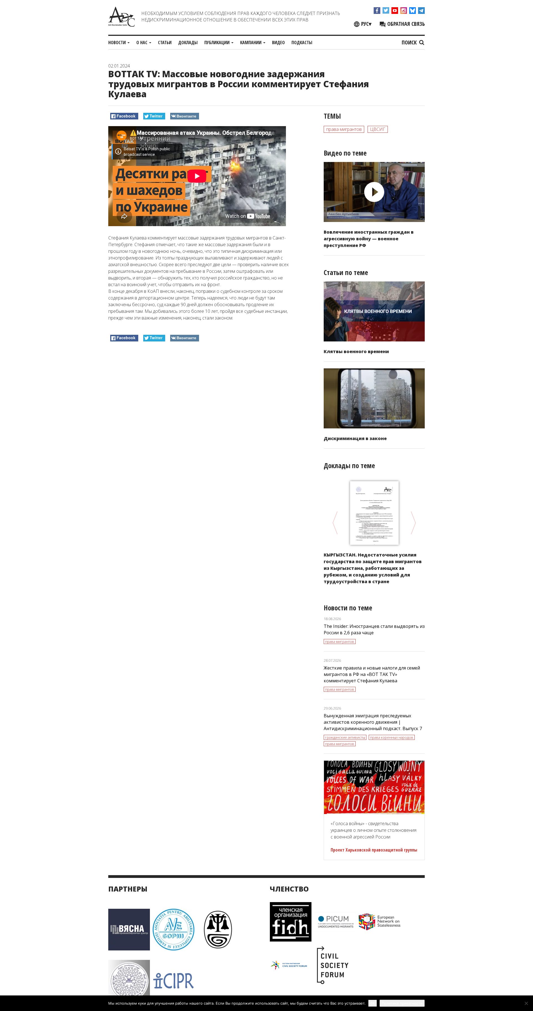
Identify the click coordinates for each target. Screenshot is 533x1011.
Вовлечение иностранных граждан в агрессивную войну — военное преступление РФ (369, 238)
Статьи (165, 42)
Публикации (217, 42)
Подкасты (301, 42)
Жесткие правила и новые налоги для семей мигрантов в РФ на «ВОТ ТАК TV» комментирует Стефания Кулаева (372, 674)
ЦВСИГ (377, 129)
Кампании (251, 42)
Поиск (410, 42)
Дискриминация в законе (355, 438)
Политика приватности (402, 1003)
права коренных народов (391, 737)
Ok (372, 1003)
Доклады (188, 42)
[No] (526, 1003)
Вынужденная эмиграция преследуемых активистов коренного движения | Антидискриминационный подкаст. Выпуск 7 (373, 722)
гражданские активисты (345, 737)
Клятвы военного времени (356, 351)
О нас (142, 42)
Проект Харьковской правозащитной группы (374, 850)
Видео (278, 42)
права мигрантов (344, 129)
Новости (117, 42)
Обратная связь (405, 24)
